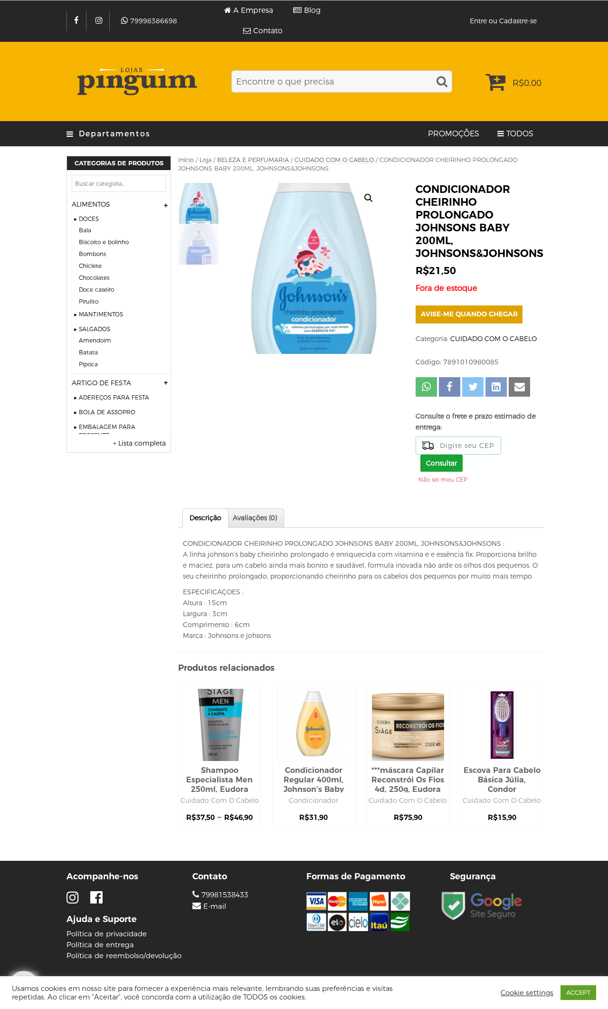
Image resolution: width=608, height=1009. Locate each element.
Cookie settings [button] (527, 993)
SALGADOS (94, 329)
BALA (85, 230)
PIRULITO (88, 301)
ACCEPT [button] (578, 992)
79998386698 (153, 21)
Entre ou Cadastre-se (503, 21)
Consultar (441, 463)
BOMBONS (92, 253)
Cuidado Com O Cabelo (219, 800)
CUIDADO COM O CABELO (334, 159)
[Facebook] (77, 21)
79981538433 (223, 894)
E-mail (214, 906)
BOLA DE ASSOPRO (107, 412)
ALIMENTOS (91, 204)
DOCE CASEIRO (96, 289)
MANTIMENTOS (101, 314)
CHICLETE (90, 265)
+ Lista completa (139, 443)
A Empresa (253, 10)
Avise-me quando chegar (469, 314)
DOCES (89, 218)
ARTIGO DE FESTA (101, 383)
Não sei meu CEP (442, 479)
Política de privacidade (106, 933)
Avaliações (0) (255, 518)
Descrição (205, 518)
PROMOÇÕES (453, 133)
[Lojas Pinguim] (135, 81)
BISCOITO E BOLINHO (104, 242)
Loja (205, 159)
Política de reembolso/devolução (123, 955)
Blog (312, 10)
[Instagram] (99, 21)
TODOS (519, 133)
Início (186, 159)
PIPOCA (88, 364)
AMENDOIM (95, 340)
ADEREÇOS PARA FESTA (114, 397)
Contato (268, 31)
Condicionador (313, 800)
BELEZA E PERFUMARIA (253, 159)
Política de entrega (100, 944)
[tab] (205, 518)
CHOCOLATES (94, 277)
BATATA (88, 352)
